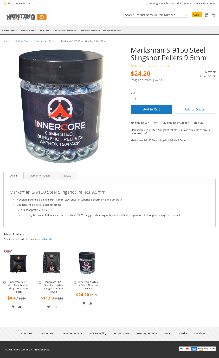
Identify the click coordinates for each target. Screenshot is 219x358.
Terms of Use (122, 333)
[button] (197, 14)
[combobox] (156, 15)
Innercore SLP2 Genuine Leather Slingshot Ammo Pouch (53, 286)
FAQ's (168, 333)
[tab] (13, 175)
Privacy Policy (98, 333)
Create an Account (205, 3)
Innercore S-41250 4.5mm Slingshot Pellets (88, 285)
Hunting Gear (22, 41)
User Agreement (147, 333)
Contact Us (46, 333)
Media (183, 333)
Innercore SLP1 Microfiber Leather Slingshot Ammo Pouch (18, 286)
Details (13, 175)
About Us (26, 333)
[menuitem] (9, 30)
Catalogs (200, 333)
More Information (40, 175)
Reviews (66, 175)
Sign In (188, 3)
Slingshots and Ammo (45, 41)
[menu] (109, 30)
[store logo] (27, 16)
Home (6, 41)
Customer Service (71, 333)
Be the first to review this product (150, 66)
